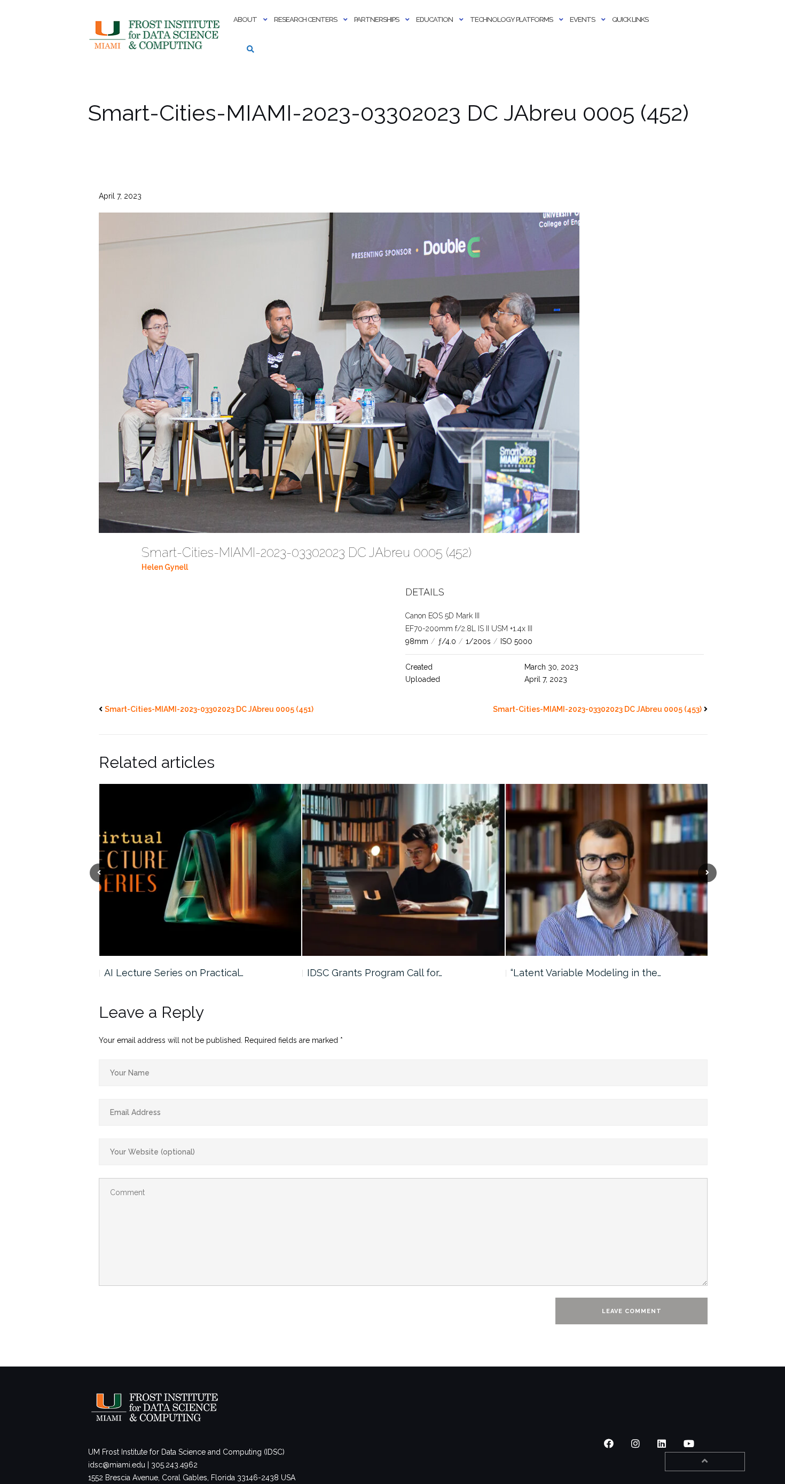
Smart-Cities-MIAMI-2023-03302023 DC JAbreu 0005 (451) (209, 709)
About (245, 19)
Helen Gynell (165, 567)
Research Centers (305, 19)
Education (434, 19)
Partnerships (376, 19)
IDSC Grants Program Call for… (171, 972)
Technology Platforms (511, 19)
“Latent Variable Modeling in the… (382, 972)
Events (582, 19)
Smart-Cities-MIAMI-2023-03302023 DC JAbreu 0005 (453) (597, 709)
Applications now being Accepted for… (598, 972)
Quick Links (630, 19)
